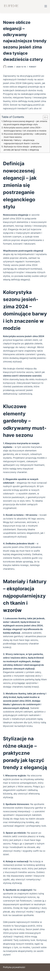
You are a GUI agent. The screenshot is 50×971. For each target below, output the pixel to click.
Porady (32, 67)
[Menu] (45, 6)
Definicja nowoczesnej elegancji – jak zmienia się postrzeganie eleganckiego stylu (25, 123)
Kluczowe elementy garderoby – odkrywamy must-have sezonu (25, 135)
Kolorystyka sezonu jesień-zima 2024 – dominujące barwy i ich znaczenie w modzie (25, 129)
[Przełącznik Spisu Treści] (44, 117)
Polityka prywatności (14, 967)
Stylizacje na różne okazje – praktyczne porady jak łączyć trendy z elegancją (23, 148)
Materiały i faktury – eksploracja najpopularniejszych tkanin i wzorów (21, 141)
